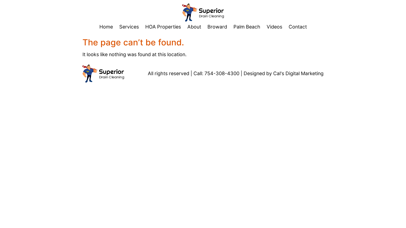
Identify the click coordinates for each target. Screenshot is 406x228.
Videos (274, 27)
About (194, 27)
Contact (298, 27)
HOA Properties (163, 27)
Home (106, 27)
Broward (217, 27)
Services (129, 27)
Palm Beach (246, 27)
